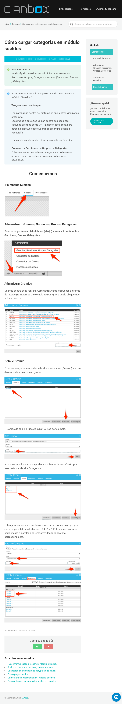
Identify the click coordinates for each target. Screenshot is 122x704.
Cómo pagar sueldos (18, 674)
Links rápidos (66, 9)
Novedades (85, 9)
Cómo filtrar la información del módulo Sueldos (31, 677)
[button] (37, 646)
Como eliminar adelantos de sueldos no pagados (32, 681)
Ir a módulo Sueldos (102, 58)
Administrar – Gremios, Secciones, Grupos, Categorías (102, 68)
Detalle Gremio (100, 87)
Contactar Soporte (98, 121)
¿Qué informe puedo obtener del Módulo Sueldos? (32, 664)
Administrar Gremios (98, 79)
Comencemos (98, 52)
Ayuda (25, 698)
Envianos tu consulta (106, 9)
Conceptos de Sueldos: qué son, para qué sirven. (32, 670)
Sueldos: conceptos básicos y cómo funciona (30, 667)
